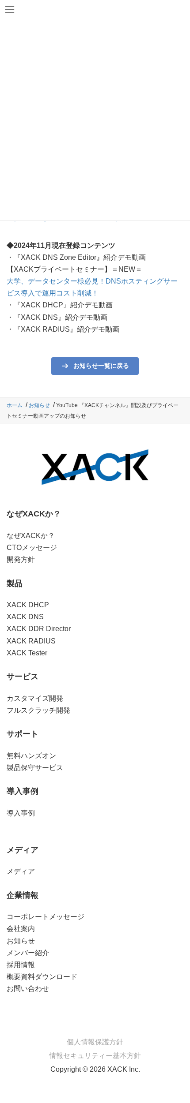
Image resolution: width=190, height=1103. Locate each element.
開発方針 (21, 559)
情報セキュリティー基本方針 (95, 1055)
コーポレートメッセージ (45, 916)
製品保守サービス (35, 767)
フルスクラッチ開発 (38, 710)
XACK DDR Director (39, 628)
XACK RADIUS (31, 641)
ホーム (15, 405)
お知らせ (39, 405)
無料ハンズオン (31, 755)
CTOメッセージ (32, 547)
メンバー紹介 (28, 953)
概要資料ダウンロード (42, 976)
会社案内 (21, 928)
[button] (94, 366)
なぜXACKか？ (31, 535)
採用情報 (21, 964)
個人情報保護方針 (95, 1042)
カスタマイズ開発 (35, 698)
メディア (21, 871)
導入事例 (21, 813)
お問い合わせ (28, 988)
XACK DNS (25, 617)
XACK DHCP (28, 605)
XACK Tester (27, 653)
